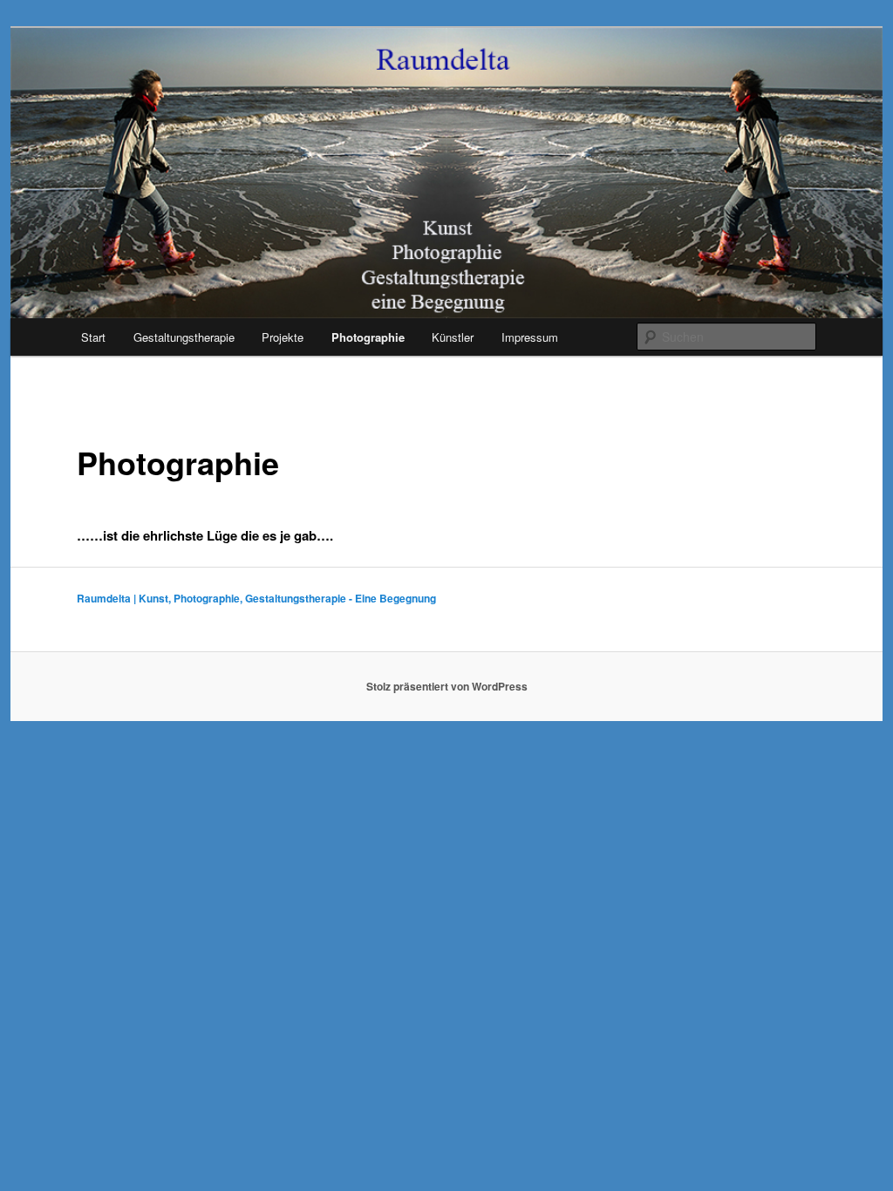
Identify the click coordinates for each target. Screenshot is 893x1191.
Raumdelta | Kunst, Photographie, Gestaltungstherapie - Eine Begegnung (256, 598)
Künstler (453, 337)
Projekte (282, 337)
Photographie (368, 337)
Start (93, 337)
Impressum (529, 337)
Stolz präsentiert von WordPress (447, 686)
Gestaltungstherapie (184, 337)
